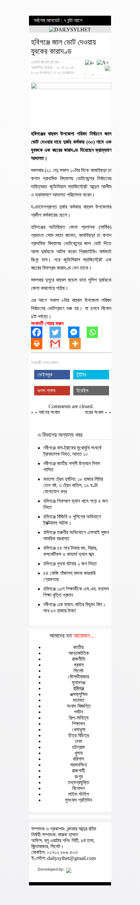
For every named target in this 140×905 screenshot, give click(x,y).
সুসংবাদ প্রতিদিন (78, 800)
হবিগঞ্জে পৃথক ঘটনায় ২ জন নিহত (70, 563)
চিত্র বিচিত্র (78, 735)
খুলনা (79, 753)
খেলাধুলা (78, 729)
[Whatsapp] (96, 332)
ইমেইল (82, 390)
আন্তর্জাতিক (78, 653)
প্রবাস (79, 665)
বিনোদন (78, 788)
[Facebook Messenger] (77, 332)
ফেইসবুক (44, 374)
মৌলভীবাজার (78, 676)
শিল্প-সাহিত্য (79, 718)
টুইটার (81, 374)
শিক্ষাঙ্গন (78, 723)
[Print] (40, 343)
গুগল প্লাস (46, 390)
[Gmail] (58, 343)
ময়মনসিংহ (78, 765)
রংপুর (79, 776)
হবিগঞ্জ (78, 688)
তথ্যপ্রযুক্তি (78, 782)
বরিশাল (78, 759)
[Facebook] (40, 332)
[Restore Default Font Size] (107, 69)
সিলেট (78, 671)
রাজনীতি (78, 659)
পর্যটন (78, 712)
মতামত (78, 700)
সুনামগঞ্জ (78, 682)
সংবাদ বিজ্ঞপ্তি (79, 706)
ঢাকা (78, 741)
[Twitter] (58, 332)
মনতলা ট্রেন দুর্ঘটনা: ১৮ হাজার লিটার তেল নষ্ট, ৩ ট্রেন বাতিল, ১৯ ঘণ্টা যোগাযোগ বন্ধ (73, 485)
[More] (78, 343)
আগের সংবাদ (49, 412)
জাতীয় (78, 647)
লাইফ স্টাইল (78, 794)
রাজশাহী (78, 770)
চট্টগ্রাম (78, 747)
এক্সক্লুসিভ (79, 694)
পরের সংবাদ (95, 412)
